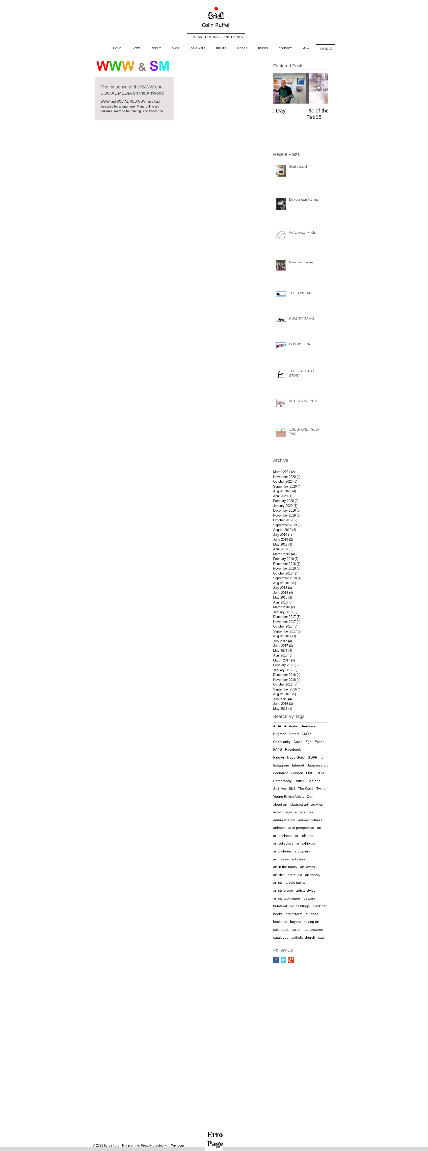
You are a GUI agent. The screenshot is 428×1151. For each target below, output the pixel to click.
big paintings (300, 906)
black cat (319, 906)
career (297, 930)
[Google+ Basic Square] (291, 960)
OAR (310, 773)
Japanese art (317, 765)
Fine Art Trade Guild (289, 757)
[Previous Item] (281, 88)
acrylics (317, 804)
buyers (295, 922)
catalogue (281, 937)
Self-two (279, 789)
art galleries (282, 851)
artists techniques (287, 898)
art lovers (307, 867)
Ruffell (299, 781)
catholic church (303, 937)
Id (322, 757)
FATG (277, 749)
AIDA (277, 726)
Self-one (314, 781)
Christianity (282, 742)
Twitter (321, 789)
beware (309, 898)
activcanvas (304, 812)
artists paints (295, 882)
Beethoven (309, 726)
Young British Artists (288, 796)
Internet (298, 765)
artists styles (305, 890)
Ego (308, 742)
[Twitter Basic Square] (283, 960)
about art (280, 804)
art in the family (285, 867)
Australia (291, 726)
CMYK (307, 734)
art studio (295, 875)
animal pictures (310, 820)
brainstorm (294, 914)
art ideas (298, 859)
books (278, 914)
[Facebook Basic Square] (276, 960)
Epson (319, 742)
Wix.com (177, 1145)
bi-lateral (280, 906)
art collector (304, 836)
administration (284, 820)
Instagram (281, 765)
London (297, 773)
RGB (320, 773)
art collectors (283, 843)
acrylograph (282, 812)
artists (278, 882)
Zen (310, 796)
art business (282, 836)
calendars (281, 930)
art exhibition (306, 843)
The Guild (305, 789)
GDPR (313, 757)
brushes (311, 914)
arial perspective (301, 828)
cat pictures (314, 930)
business (280, 922)
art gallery (302, 851)
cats (321, 937)
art (319, 828)
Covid (298, 742)
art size (279, 875)
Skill (292, 789)
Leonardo (280, 773)
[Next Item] (320, 88)
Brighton (279, 734)
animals (279, 828)
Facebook (293, 749)
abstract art (299, 804)
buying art (311, 922)
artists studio (283, 890)
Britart (294, 734)
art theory (312, 875)
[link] (325, 48)
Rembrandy (282, 781)
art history (281, 859)
